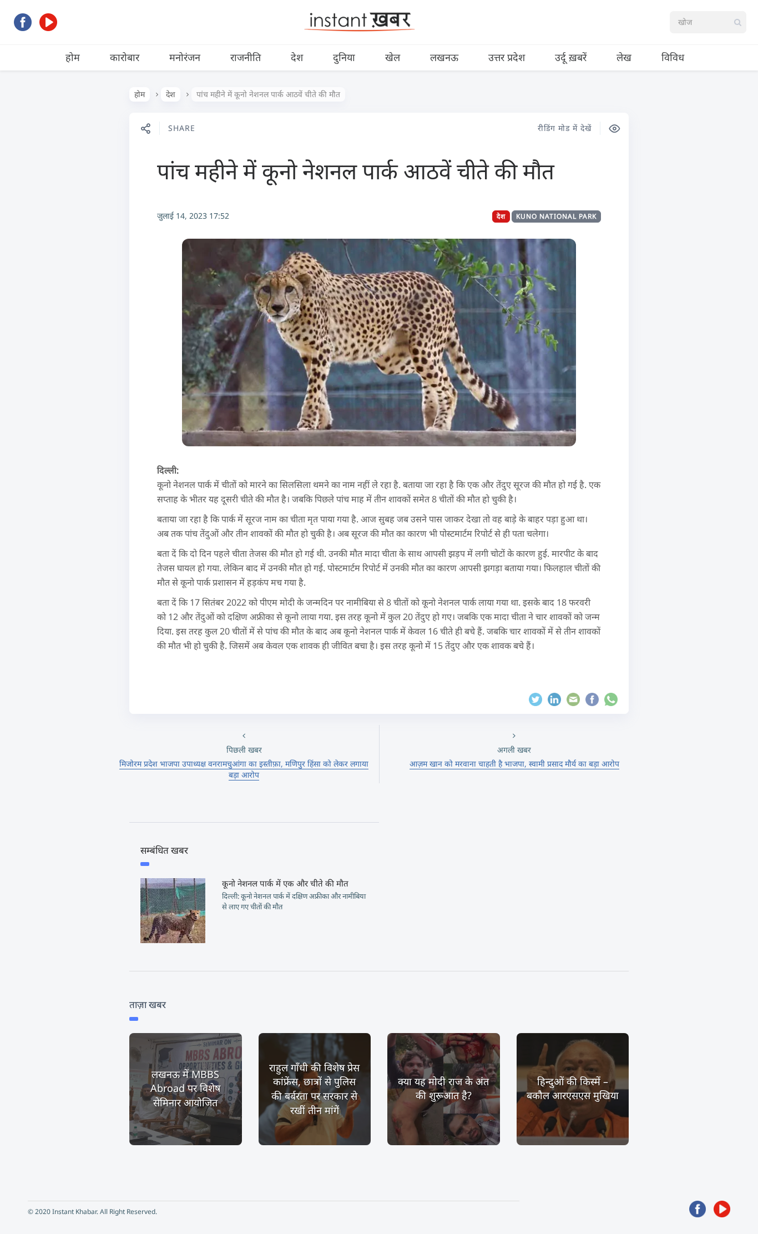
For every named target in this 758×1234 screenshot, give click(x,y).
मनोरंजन (184, 57)
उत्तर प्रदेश (506, 57)
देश (297, 57)
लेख (623, 57)
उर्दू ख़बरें (571, 57)
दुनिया (344, 57)
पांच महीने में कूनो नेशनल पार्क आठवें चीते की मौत (355, 170)
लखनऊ (444, 57)
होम (72, 57)
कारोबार (124, 57)
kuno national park (556, 216)
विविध (672, 57)
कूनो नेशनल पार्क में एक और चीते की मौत (285, 883)
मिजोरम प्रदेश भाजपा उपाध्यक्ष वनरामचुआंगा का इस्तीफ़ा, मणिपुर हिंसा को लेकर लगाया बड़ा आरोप (243, 769)
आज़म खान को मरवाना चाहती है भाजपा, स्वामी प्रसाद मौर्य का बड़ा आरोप (514, 763)
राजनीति (245, 57)
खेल (392, 57)
